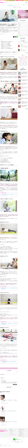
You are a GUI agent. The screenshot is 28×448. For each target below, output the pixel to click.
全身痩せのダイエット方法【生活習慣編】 (6, 45)
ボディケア (5, 423)
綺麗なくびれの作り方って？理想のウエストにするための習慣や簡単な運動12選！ (9, 323)
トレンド (23, 60)
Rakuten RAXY (3, 2)
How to (1, 403)
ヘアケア (19, 28)
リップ (26, 60)
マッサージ (4, 403)
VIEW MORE (26, 52)
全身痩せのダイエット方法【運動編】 (5, 42)
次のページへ (9, 368)
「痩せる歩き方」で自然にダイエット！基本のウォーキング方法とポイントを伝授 (9, 194)
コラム (19, 31)
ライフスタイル (21, 65)
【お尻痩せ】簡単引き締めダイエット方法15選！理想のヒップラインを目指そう (8, 362)
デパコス (23, 64)
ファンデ (26, 64)
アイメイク (19, 25)
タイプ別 (25, 65)
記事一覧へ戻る (9, 387)
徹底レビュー (21, 59)
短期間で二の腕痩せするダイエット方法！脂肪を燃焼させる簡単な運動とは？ (9, 288)
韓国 (24, 59)
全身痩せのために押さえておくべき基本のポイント (7, 41)
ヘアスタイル (21, 61)
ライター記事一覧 (15, 384)
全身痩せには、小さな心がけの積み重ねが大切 (6, 48)
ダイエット (20, 64)
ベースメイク (19, 24)
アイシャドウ (20, 60)
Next (16, 371)
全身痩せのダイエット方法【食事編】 (5, 44)
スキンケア (19, 22)
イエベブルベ (25, 61)
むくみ (7, 403)
